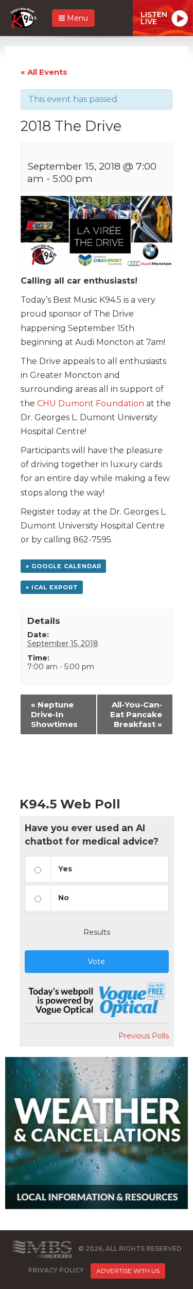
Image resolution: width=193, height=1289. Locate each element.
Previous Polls (143, 1035)
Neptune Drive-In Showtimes (54, 714)
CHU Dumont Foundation (91, 403)
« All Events (44, 72)
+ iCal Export (51, 587)
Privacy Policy (56, 1271)
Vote (96, 961)
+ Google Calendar (63, 566)
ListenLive (154, 18)
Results (96, 932)
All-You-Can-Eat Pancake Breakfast (136, 714)
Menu (76, 18)
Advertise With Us (128, 1271)
